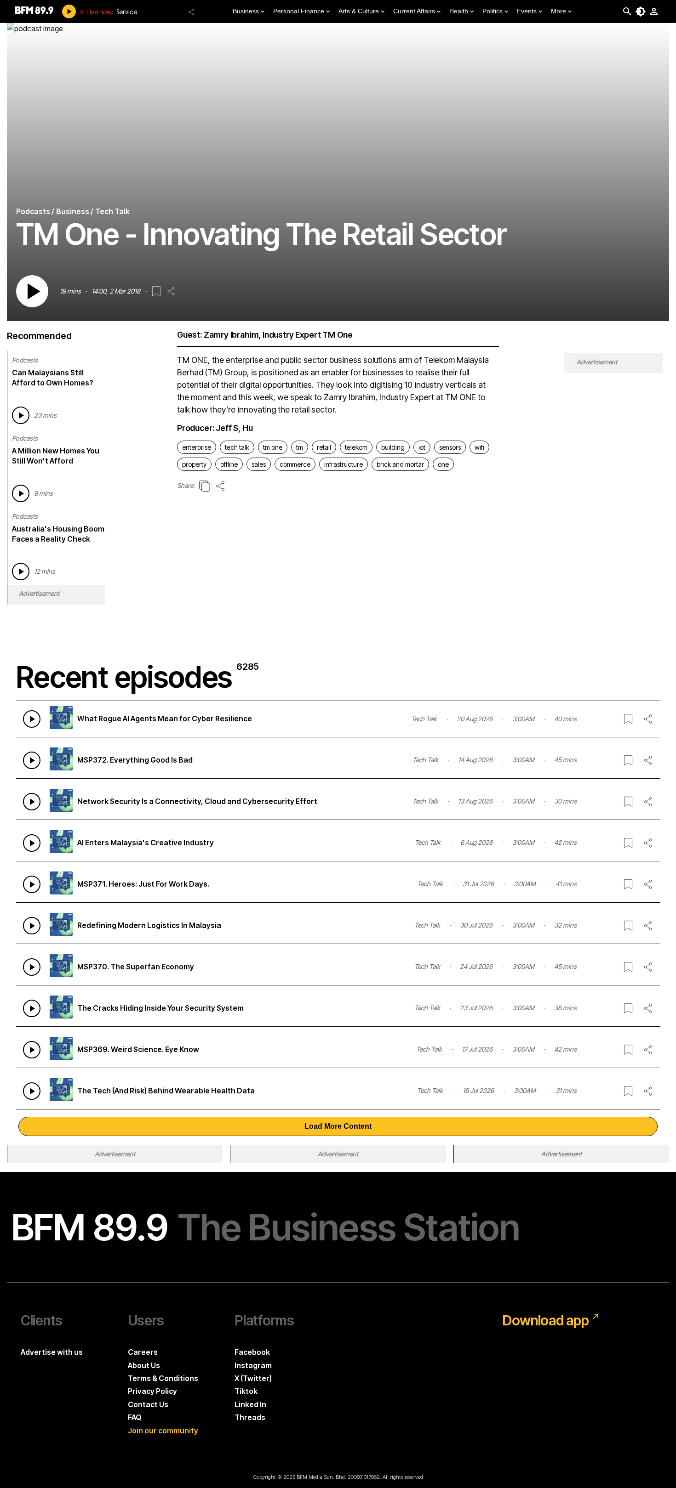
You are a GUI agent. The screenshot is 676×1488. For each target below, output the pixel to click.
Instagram (253, 1365)
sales (259, 464)
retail (324, 447)
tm (299, 447)
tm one (272, 447)
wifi (479, 447)
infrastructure (343, 464)
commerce (295, 464)
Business (246, 11)
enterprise (196, 447)
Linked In (250, 1404)
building (393, 447)
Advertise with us (52, 1352)
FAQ (135, 1417)
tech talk (237, 447)
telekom (356, 447)
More (558, 11)
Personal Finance (298, 11)
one (443, 464)
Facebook (252, 1352)
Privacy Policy (152, 1391)
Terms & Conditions (163, 1378)
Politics (492, 11)
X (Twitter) (253, 1378)
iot (421, 447)
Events (527, 11)
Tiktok (246, 1391)
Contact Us (148, 1404)
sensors (450, 447)
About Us (144, 1365)
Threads (250, 1417)
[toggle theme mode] (640, 11)
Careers (143, 1352)
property (194, 464)
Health (458, 11)
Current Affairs (414, 11)
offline (229, 464)
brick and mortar (400, 464)
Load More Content (338, 1126)
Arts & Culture (358, 11)
